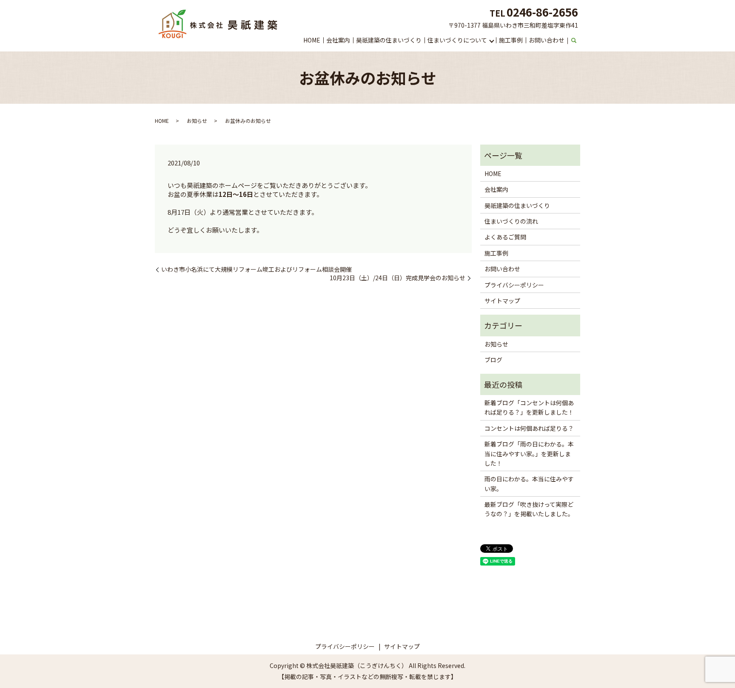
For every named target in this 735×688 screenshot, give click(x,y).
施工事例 (511, 40)
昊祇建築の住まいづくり (389, 40)
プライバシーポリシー (514, 285)
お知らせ (197, 120)
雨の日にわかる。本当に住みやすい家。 (529, 483)
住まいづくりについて (457, 40)
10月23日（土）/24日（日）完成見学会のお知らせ (397, 278)
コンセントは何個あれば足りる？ (529, 428)
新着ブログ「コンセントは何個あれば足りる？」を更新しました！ (529, 407)
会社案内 (338, 40)
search (573, 40)
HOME (311, 40)
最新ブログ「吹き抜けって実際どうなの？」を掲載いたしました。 (529, 509)
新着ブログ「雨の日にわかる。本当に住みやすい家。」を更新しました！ (529, 453)
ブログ (493, 359)
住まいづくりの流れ (511, 221)
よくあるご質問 (505, 237)
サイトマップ (502, 300)
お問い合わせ (546, 40)
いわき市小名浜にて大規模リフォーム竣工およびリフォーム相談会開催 (256, 269)
